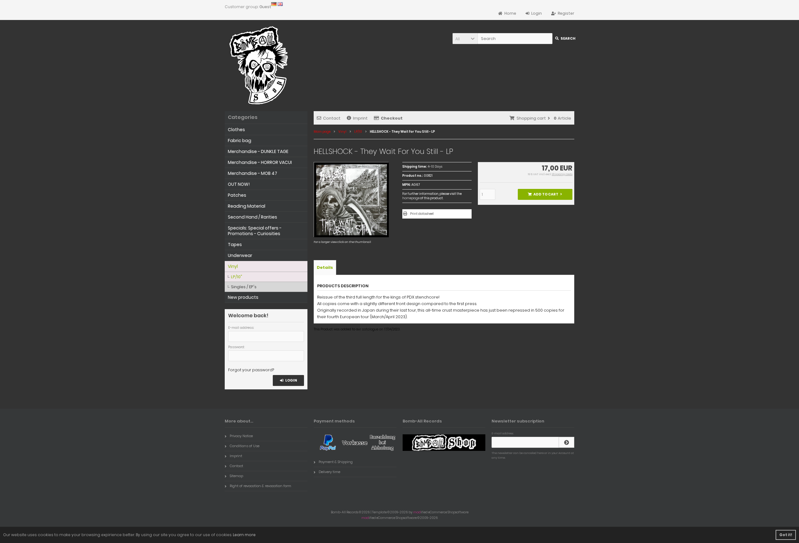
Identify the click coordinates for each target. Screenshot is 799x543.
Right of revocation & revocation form (260, 485)
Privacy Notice (241, 435)
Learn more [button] (244, 534)
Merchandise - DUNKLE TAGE (258, 151)
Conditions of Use (244, 445)
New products (243, 297)
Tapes (235, 244)
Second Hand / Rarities (252, 217)
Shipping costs (562, 174)
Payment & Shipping (336, 461)
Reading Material (246, 206)
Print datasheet (422, 213)
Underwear (240, 255)
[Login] (566, 442)
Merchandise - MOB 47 (252, 173)
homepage (410, 198)
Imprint (360, 118)
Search (565, 38)
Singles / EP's (244, 287)
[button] (465, 38)
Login (288, 380)
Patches (237, 195)
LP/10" (236, 277)
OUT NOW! (239, 184)
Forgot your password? (251, 370)
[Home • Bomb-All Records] (261, 65)
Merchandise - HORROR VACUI (260, 162)
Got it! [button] (785, 534)
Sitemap (236, 475)
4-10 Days (435, 166)
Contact (332, 118)
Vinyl (233, 266)
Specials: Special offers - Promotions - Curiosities (255, 231)
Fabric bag (239, 140)
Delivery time (329, 471)
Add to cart (545, 194)
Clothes (236, 129)
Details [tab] (325, 267)
